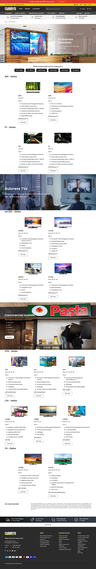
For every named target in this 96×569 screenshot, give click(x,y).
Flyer (90, 4)
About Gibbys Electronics (46, 535)
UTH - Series (53, 70)
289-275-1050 (15, 547)
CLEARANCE (36, 9)
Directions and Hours (45, 537)
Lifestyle (61, 13)
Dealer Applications (82, 547)
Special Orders (81, 539)
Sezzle (60, 542)
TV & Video (8, 13)
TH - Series (75, 70)
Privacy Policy (43, 546)
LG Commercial (12, 21)
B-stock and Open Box (83, 537)
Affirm (60, 541)
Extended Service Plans (83, 535)
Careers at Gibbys (44, 541)
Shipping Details (63, 537)
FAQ (81, 4)
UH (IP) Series (41, 70)
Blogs (79, 551)
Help (77, 4)
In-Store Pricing (62, 547)
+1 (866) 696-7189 (19, 4)
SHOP (20, 9)
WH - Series (19, 70)
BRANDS (27, 9)
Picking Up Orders (63, 535)
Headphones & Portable (36, 13)
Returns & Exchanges (64, 539)
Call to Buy (23, 122)
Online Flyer (80, 549)
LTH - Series (65, 70)
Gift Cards (80, 552)
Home (6, 21)
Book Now (9, 337)
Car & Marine (51, 13)
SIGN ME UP (62, 1)
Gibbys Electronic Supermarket (15, 563)
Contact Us (43, 539)
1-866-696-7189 (16, 545)
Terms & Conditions (45, 544)
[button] (89, 8)
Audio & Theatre (20, 13)
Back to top (48, 524)
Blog (85, 4)
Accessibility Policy (44, 542)
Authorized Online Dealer (65, 549)
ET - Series (30, 70)
